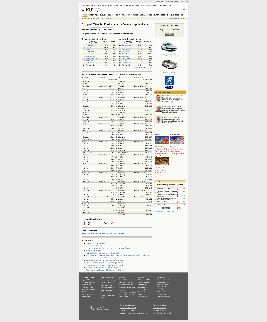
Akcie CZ (94, 5)
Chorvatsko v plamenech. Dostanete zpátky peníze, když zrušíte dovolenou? (173, 121)
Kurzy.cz (84, 18)
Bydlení (103, 15)
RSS (160, 313)
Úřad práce (104, 287)
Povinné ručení (86, 296)
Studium (186, 1)
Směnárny (103, 282)
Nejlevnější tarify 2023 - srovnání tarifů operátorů (102, 253)
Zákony (155, 5)
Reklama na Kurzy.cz (160, 305)
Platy (112, 287)
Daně (139, 296)
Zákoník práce (142, 292)
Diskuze (170, 5)
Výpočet (92, 277)
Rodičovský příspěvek (88, 289)
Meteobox (176, 1)
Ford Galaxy (89, 45)
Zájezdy (167, 1)
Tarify (137, 5)
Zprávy (88, 5)
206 (105, 77)
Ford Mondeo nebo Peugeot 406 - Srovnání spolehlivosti (105, 270)
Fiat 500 (124, 47)
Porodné (111, 293)
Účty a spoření (146, 15)
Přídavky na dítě (86, 284)
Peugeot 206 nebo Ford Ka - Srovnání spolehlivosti (103, 267)
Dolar (112, 282)
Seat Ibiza (89, 63)
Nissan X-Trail (90, 54)
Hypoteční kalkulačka (88, 294)
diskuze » (168, 211)
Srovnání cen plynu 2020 (94, 246)
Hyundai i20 (125, 52)
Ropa (121, 295)
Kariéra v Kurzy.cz (159, 308)
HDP (128, 284)
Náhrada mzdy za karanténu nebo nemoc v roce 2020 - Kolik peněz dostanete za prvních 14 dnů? (119, 255)
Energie (142, 5)
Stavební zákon (142, 294)
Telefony (126, 15)
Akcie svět (101, 5)
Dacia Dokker (126, 58)
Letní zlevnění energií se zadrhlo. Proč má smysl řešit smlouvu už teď (172, 99)
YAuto (171, 1)
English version (161, 292)
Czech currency (161, 294)
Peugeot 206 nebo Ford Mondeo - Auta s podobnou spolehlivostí (103, 233)
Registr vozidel (161, 282)
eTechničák (164, 284)
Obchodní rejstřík (160, 1)
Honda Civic (89, 49)
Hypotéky (131, 5)
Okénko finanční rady (163, 92)
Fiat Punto (125, 60)
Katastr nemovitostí (143, 282)
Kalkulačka (148, 5)
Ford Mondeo (108, 29)
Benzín (129, 295)
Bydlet (181, 1)
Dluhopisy (122, 282)
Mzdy (117, 15)
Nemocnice (174, 15)
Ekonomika (122, 284)
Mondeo (140, 77)
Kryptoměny (158, 156)
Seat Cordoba (90, 60)
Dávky (156, 15)
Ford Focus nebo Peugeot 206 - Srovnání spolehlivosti (104, 263)
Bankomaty (109, 277)
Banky (103, 277)
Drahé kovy (122, 290)
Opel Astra (89, 47)
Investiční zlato (127, 292)
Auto (89, 18)
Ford (135, 77)
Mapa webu (164, 289)
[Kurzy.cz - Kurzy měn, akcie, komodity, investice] (95, 11)
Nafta (133, 295)
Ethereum (134, 287)
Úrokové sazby (105, 280)
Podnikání (141, 277)
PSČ (147, 280)
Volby (158, 289)
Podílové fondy (130, 282)
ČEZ (125, 280)
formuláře (144, 296)
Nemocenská (104, 293)
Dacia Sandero (126, 49)
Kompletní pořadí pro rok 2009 (143, 67)
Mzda (109, 287)
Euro (109, 282)
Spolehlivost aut (95, 18)
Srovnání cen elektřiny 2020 (95, 250)
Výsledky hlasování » (160, 211)
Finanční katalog (161, 286)
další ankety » (175, 211)
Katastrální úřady (143, 284)
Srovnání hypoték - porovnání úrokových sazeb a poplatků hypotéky (109, 248)
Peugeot (100, 77)
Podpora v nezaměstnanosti (108, 295)
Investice (157, 134)
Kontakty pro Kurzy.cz (160, 310)
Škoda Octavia (126, 45)
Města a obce (142, 280)
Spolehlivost (167, 280)
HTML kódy (167, 313)
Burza (121, 280)
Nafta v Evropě (123, 296)
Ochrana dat (124, 305)
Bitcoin (125, 5)
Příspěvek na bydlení (88, 287)
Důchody (103, 297)
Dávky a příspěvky (106, 290)
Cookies (132, 305)
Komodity (115, 5)
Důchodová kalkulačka (88, 282)
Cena (162, 280)
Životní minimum (86, 292)
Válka (165, 5)
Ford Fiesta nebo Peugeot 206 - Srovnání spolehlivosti (104, 258)
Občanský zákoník (143, 289)
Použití (155, 313)
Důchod (135, 15)
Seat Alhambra (90, 56)
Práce (160, 5)
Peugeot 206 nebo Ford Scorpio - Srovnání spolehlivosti (105, 260)
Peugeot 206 (95, 29)
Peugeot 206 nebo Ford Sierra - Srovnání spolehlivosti (104, 265)
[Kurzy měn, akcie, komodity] (99, 308)
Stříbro (134, 292)
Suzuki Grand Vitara (92, 58)
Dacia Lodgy (126, 56)
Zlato (121, 5)
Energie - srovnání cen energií (96, 243)
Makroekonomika (175, 134)
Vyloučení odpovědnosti (128, 308)
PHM (125, 295)
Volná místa (108, 285)
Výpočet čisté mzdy (87, 280)
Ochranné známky (143, 287)
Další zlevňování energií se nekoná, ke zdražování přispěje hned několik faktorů (173, 110)
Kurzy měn (108, 5)
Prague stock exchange (163, 296)
